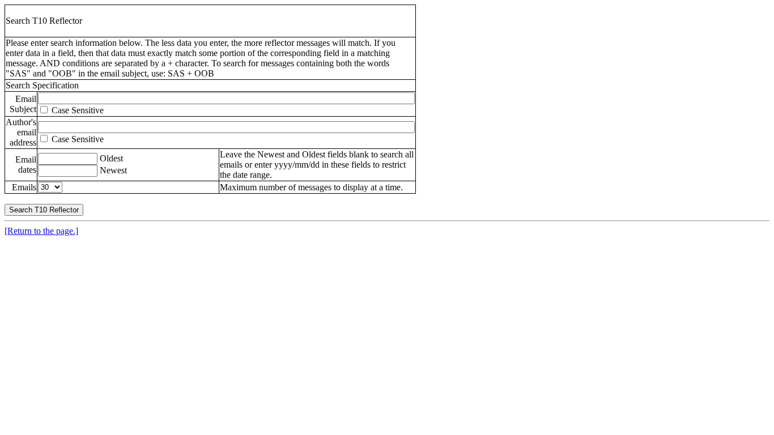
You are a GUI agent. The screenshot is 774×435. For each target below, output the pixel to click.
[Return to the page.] (41, 231)
